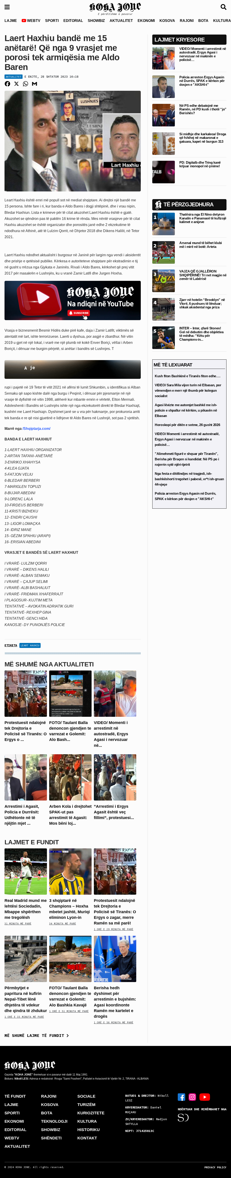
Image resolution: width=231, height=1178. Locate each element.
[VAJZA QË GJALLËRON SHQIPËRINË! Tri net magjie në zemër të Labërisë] (163, 281)
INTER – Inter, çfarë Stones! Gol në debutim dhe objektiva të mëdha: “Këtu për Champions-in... (201, 333)
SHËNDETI (51, 1138)
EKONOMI (146, 21)
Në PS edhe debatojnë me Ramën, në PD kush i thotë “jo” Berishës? (202, 109)
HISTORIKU (88, 1129)
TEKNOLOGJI (54, 1121)
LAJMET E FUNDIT (32, 842)
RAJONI (187, 21)
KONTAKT (87, 1138)
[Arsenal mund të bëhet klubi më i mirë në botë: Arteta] (163, 252)
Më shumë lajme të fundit (36, 1035)
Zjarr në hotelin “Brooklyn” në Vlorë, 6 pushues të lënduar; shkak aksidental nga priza (202, 303)
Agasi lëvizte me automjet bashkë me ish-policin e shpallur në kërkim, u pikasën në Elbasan (186, 410)
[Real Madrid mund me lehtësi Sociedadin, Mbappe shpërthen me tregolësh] (26, 871)
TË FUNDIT (15, 1096)
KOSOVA (167, 21)
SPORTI (52, 21)
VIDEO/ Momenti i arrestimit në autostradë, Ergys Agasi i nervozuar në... (111, 734)
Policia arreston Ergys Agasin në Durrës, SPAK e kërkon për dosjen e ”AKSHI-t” (202, 80)
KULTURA (87, 1121)
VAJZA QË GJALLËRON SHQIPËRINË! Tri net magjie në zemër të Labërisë (202, 275)
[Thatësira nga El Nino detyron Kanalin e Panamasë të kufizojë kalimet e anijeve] (163, 224)
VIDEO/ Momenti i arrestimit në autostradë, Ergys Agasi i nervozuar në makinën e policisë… (202, 54)
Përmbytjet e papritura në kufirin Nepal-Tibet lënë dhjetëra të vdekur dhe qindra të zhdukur (26, 999)
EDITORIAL (73, 21)
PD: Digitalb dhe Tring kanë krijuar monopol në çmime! (200, 164)
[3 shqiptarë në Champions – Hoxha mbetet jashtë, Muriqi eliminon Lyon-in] (70, 871)
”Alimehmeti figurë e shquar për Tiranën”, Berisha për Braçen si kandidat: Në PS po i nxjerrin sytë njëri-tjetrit (187, 459)
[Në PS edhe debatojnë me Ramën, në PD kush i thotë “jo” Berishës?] (163, 115)
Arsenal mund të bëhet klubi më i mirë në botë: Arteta (200, 245)
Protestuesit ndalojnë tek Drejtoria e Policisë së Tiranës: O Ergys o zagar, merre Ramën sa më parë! (115, 912)
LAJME (11, 21)
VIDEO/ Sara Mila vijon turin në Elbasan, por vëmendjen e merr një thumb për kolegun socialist (188, 390)
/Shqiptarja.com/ (36, 429)
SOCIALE (86, 1096)
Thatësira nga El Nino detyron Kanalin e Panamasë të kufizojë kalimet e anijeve (202, 218)
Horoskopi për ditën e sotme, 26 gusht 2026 (187, 425)
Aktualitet (13, 76)
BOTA (203, 21)
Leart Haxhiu (30, 645)
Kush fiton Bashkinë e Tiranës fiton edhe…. (187, 376)
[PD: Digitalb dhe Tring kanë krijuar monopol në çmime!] (163, 172)
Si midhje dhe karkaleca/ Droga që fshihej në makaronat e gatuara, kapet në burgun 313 (202, 137)
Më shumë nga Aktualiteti (49, 664)
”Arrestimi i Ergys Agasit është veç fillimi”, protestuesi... (114, 812)
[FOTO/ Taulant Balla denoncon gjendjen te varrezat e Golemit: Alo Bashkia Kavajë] (70, 693)
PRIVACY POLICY (215, 1167)
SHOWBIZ (96, 21)
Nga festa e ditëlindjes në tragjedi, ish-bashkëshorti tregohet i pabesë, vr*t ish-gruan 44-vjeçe (189, 479)
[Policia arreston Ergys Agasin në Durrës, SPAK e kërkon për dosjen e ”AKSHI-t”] (163, 86)
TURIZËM (86, 1104)
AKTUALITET (121, 21)
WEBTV (33, 21)
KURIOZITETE (90, 1113)
